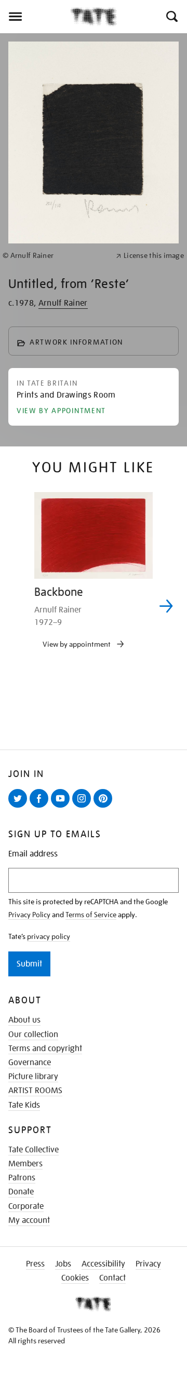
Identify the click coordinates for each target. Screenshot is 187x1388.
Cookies (75, 1278)
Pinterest (105, 807)
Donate (21, 1192)
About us (24, 1020)
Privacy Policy (29, 914)
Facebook (41, 807)
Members (25, 1164)
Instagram (83, 807)
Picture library (33, 1076)
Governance (29, 1062)
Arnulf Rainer (63, 303)
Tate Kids (24, 1105)
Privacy (148, 1264)
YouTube (62, 807)
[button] (171, 16)
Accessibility (103, 1264)
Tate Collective (33, 1150)
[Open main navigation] (35, 16)
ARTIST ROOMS (35, 1090)
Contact (112, 1278)
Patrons (21, 1178)
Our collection (33, 1034)
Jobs (63, 1264)
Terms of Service (90, 914)
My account (29, 1220)
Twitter (19, 807)
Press (35, 1264)
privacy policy (48, 936)
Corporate (26, 1206)
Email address (33, 854)
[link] (55, 255)
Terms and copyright (45, 1048)
